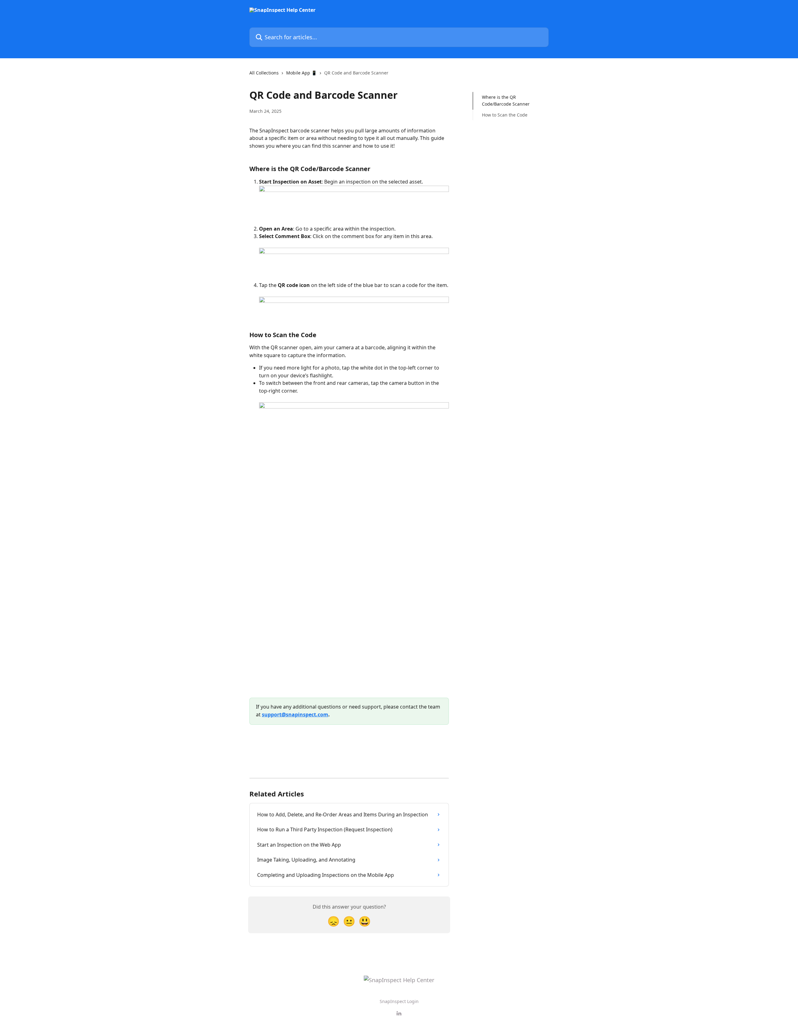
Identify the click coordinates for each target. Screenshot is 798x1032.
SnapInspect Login (399, 1001)
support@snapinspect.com (295, 714)
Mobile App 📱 (301, 73)
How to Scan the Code (504, 115)
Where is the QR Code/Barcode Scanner (506, 100)
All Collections (264, 73)
